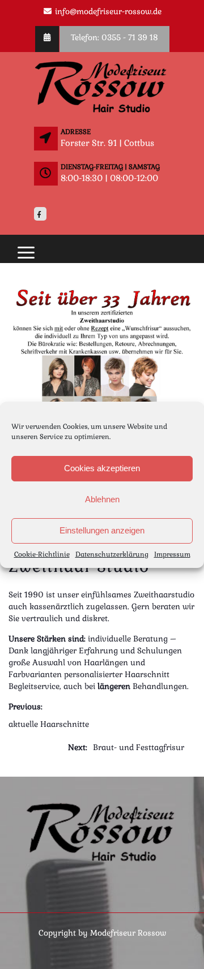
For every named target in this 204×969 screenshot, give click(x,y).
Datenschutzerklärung (111, 554)
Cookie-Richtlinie (42, 554)
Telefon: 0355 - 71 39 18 (114, 37)
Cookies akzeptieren (102, 468)
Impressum (172, 554)
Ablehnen (102, 499)
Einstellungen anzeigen (102, 530)
